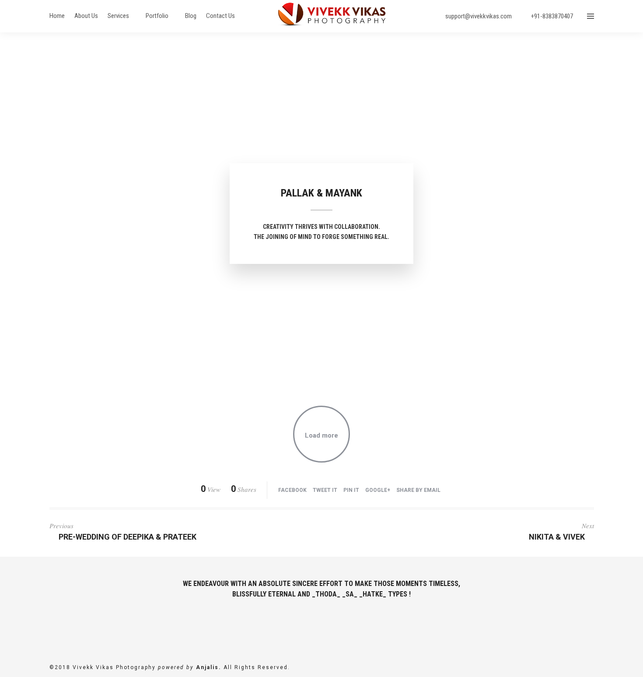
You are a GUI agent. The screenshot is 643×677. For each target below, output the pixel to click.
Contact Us (220, 16)
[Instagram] (339, 625)
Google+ (377, 490)
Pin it (351, 490)
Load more (321, 435)
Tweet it (325, 490)
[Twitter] (322, 625)
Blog (190, 16)
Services (118, 16)
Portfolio (157, 16)
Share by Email (418, 490)
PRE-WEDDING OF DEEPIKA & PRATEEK (127, 536)
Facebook (292, 490)
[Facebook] (305, 625)
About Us (86, 16)
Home (57, 16)
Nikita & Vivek (557, 536)
